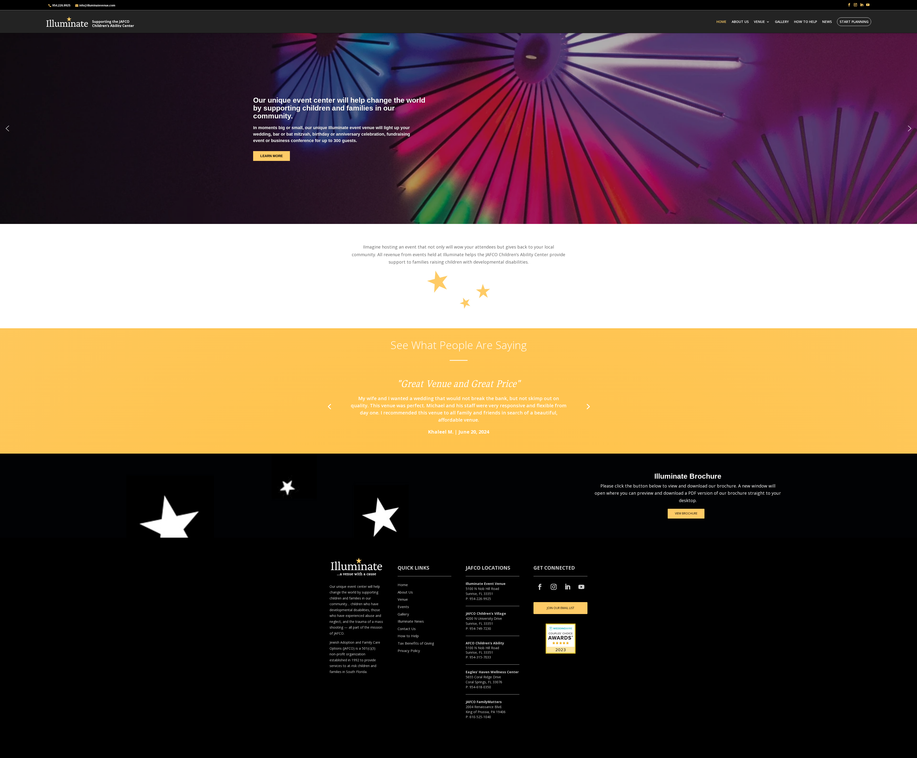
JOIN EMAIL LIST (483, 445)
